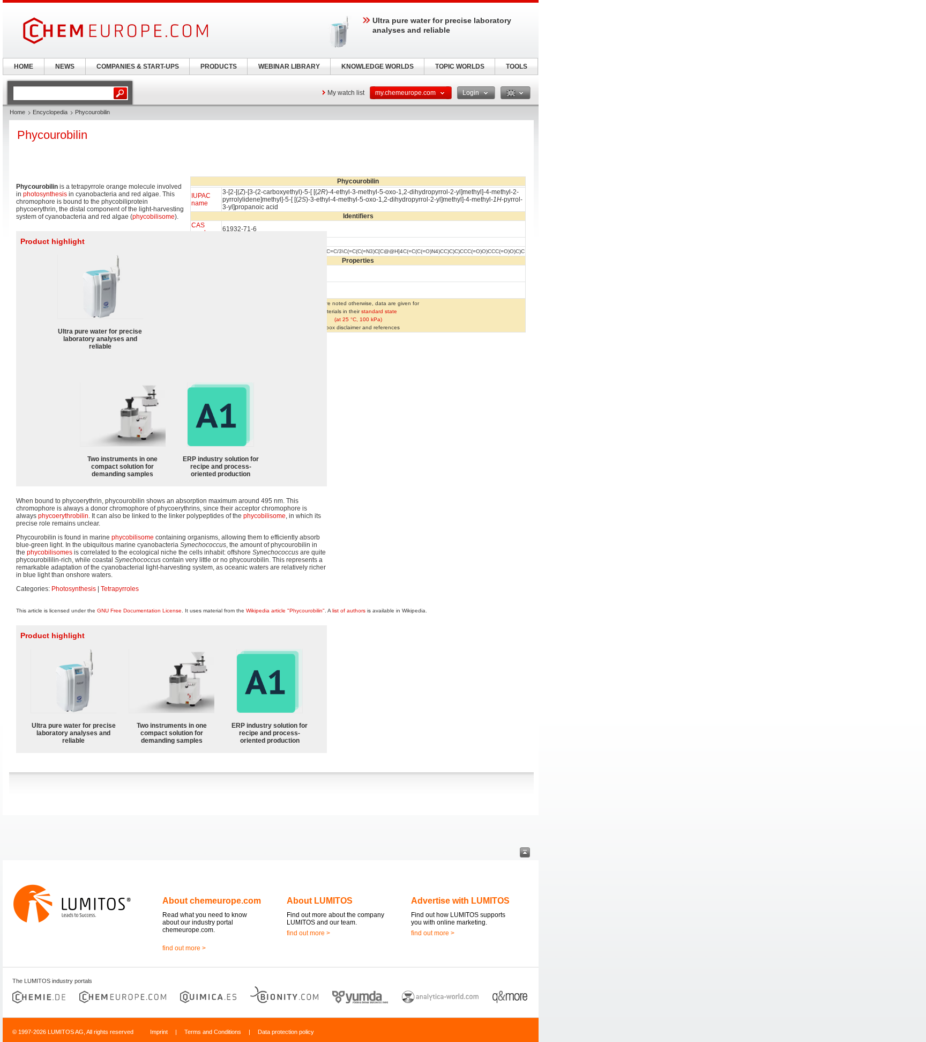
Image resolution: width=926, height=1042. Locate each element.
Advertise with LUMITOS (460, 900)
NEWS (64, 66)
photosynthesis (45, 194)
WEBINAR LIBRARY (289, 66)
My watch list (345, 93)
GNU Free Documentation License (139, 611)
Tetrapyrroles (120, 589)
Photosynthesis (73, 589)
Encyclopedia (50, 112)
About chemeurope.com (211, 900)
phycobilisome (153, 216)
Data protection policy (286, 1032)
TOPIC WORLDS (459, 66)
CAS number (202, 229)
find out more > (184, 948)
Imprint (159, 1032)
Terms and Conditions (212, 1032)
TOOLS (516, 66)
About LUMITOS (320, 900)
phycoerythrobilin (63, 516)
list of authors (348, 611)
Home (17, 112)
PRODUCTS (218, 66)
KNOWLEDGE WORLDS (377, 66)
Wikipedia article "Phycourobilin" (285, 611)
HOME (23, 66)
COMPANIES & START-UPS (137, 66)
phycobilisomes (49, 552)
